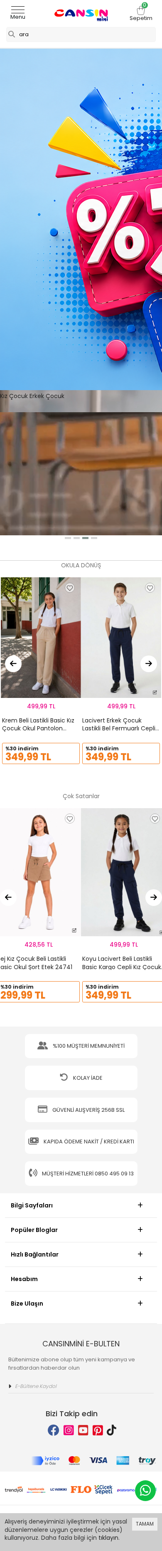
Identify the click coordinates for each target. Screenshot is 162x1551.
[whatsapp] (145, 1490)
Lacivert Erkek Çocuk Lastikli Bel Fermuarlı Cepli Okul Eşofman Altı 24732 (118, 728)
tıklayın (108, 1538)
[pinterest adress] (98, 1431)
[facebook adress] (53, 1431)
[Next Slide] (148, 664)
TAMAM (145, 1523)
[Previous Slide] (13, 664)
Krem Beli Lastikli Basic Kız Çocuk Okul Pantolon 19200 (38, 728)
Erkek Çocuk (46, 396)
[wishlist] (70, 588)
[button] (68, 538)
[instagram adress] (69, 1431)
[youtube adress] (83, 1431)
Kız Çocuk (14, 396)
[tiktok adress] (111, 1431)
